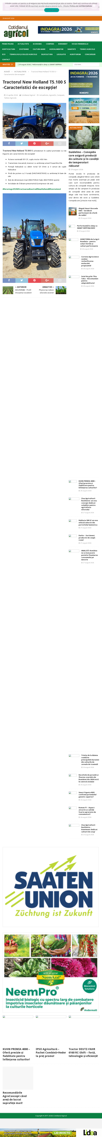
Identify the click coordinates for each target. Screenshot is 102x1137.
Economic (37, 44)
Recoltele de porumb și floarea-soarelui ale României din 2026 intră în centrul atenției (89, 778)
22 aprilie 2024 (12, 95)
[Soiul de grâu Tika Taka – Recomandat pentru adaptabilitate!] (74, 375)
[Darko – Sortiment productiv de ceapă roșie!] (73, 538)
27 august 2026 (88, 512)
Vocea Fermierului (80, 44)
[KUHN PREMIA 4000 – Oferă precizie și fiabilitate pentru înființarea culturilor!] (73, 484)
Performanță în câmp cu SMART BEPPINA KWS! (87, 227)
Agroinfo (52, 95)
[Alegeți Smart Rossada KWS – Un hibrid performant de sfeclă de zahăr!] (73, 211)
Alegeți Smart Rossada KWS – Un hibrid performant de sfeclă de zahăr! (88, 211)
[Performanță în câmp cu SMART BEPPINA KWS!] (72, 229)
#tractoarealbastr (26, 189)
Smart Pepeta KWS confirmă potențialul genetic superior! (87, 794)
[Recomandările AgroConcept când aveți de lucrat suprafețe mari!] (18, 1078)
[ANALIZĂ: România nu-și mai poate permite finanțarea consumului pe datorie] (74, 649)
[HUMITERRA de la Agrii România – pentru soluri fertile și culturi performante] (73, 242)
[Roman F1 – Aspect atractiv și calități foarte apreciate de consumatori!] (73, 811)
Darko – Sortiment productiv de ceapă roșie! (87, 538)
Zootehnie (24, 49)
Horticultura (8, 49)
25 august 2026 (88, 834)
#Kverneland (55, 189)
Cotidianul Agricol (28, 95)
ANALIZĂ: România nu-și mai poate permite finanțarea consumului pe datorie (89, 555)
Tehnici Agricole (87, 49)
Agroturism (75, 54)
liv (5, 189)
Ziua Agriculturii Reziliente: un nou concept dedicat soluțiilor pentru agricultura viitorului (89, 504)
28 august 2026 (87, 249)
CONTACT (6, 59)
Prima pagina (8, 44)
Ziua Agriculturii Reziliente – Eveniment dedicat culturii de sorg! (89, 828)
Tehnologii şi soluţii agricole (23, 54)
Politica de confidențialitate (81, 6)
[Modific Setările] (98, 7)
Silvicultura (47, 54)
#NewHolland (42, 189)
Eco (3, 54)
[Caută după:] (86, 64)
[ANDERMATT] (51, 1011)
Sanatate (71, 49)
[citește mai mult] (88, 200)
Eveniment (63, 44)
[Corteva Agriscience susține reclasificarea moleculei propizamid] (74, 259)
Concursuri (90, 54)
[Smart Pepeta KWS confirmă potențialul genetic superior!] (73, 795)
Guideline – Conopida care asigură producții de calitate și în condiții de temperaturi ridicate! (84, 158)
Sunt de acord (52, 10)
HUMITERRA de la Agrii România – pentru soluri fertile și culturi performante (89, 242)
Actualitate (23, 44)
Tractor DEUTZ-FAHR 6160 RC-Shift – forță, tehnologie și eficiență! (83, 1052)
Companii (50, 44)
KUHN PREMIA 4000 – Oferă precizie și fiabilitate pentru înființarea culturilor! (88, 484)
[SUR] (51, 925)
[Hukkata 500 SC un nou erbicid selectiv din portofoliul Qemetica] (73, 523)
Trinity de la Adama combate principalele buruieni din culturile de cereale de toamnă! (90, 759)
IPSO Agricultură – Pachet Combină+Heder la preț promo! (51, 1052)
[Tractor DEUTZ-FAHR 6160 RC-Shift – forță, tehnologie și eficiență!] (84, 1030)
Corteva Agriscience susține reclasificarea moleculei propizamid (90, 261)
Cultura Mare (39, 49)
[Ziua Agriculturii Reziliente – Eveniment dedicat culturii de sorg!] (74, 827)
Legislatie (61, 54)
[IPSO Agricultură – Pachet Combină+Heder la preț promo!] (51, 1030)
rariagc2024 (11, 189)
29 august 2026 (77, 169)
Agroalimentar (56, 49)
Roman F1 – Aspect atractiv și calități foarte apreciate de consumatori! (87, 811)
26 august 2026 (88, 767)
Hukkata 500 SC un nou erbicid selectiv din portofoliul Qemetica (88, 522)
